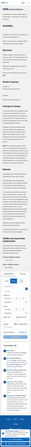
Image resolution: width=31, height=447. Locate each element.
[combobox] (15, 286)
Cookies (15, 424)
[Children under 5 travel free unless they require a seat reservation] (26, 317)
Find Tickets (14, 337)
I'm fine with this (17, 439)
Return (5, 306)
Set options (22, 332)
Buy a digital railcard (22, 324)
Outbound (6, 295)
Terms (15, 419)
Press (8, 419)
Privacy (22, 419)
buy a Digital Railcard (13, 364)
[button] (28, 2)
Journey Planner (8, 274)
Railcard (5, 324)
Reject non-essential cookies (17, 443)
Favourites (23, 274)
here (4, 75)
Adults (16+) (7, 317)
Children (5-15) (20, 317)
